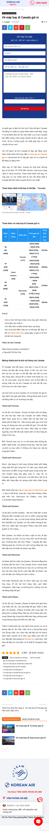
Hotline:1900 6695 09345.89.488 (24, 791)
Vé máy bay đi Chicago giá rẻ (36, 709)
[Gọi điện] (40, 801)
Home (4, 9)
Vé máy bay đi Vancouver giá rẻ (31, 737)
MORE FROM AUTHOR (31, 719)
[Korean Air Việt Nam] (19, 789)
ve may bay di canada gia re (13, 669)
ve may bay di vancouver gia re (14, 678)
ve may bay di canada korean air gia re (16, 672)
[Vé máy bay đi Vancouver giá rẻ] (8, 740)
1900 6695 (41, 2)
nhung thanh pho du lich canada (14, 666)
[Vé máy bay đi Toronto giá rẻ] (8, 728)
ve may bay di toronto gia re (13, 675)
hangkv (7, 22)
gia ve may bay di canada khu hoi (14, 660)
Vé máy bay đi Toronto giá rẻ (29, 726)
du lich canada (35, 658)
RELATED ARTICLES (11, 719)
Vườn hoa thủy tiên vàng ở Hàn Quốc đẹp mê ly (13, 709)
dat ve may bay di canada (18, 658)
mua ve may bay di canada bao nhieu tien (17, 663)
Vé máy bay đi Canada (16, 9)
